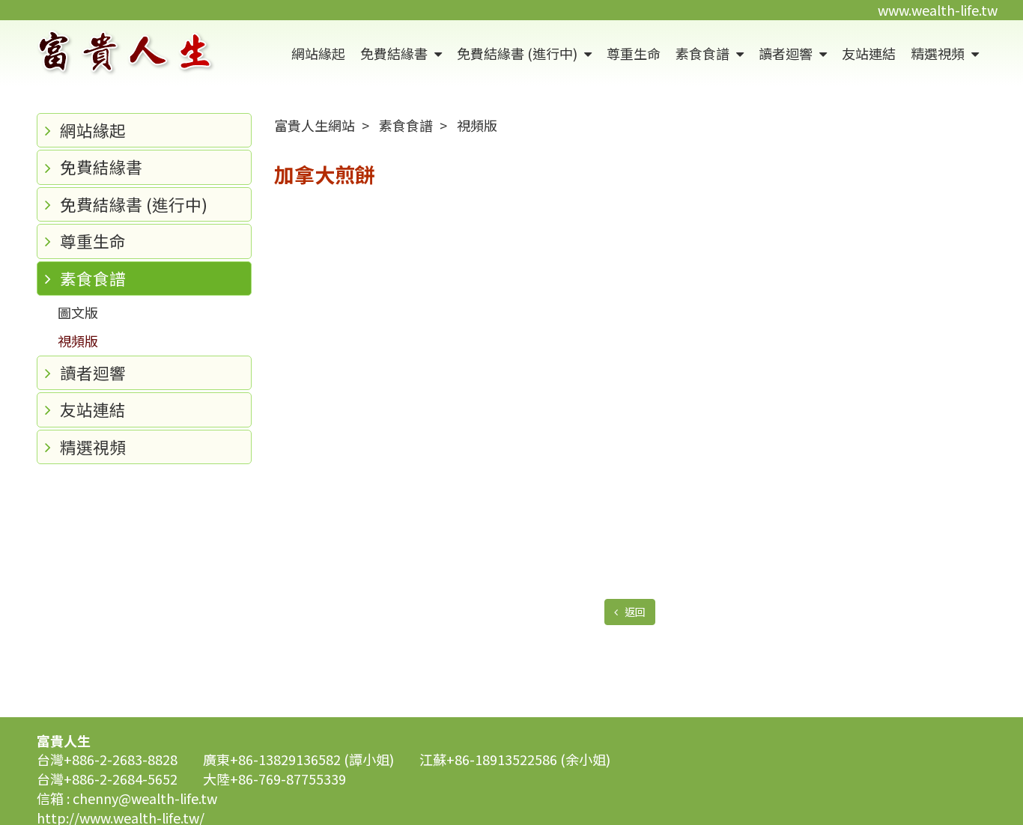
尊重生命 (634, 53)
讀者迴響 (787, 53)
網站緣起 (318, 53)
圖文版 (78, 312)
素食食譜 (704, 53)
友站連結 (869, 53)
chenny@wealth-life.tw (145, 798)
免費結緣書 (395, 53)
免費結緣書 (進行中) (518, 53)
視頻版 (78, 340)
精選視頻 (939, 53)
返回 (634, 611)
